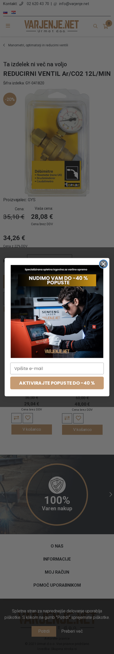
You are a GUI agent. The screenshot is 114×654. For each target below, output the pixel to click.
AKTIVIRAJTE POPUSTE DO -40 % (57, 383)
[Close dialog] (103, 264)
